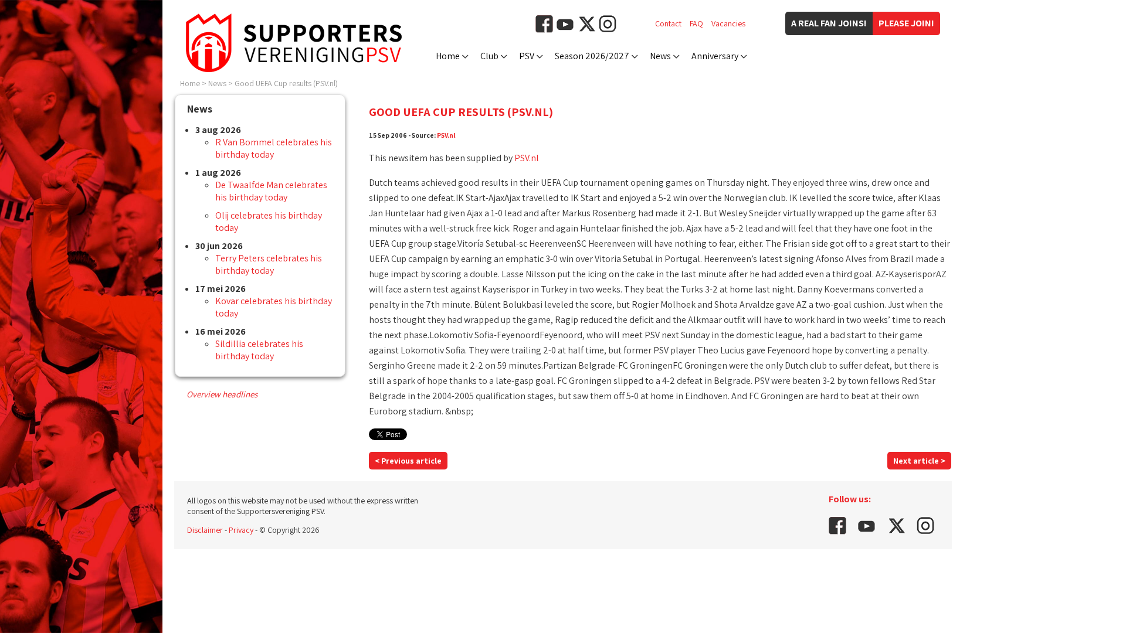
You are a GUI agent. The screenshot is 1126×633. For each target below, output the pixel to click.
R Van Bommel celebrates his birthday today (273, 148)
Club (489, 56)
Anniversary (714, 56)
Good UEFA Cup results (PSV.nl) (286, 83)
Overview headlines (221, 394)
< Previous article (408, 460)
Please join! (906, 23)
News (660, 56)
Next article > (919, 460)
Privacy (241, 530)
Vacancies (728, 23)
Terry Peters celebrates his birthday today (268, 264)
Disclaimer (205, 530)
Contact (668, 23)
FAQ (696, 23)
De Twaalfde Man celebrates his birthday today (271, 191)
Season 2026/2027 (592, 56)
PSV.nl (446, 135)
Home (448, 56)
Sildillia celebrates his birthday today (259, 350)
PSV (526, 56)
